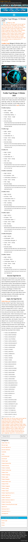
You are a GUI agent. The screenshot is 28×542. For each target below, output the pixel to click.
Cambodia (14, 25)
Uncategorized (5, 40)
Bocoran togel (14, 24)
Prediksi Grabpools (6, 424)
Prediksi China (19, 28)
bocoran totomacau (7, 25)
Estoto (3, 522)
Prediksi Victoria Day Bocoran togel (15, 37)
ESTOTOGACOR (5, 456)
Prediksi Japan (13, 30)
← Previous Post (5, 436)
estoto (18, 25)
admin (4, 22)
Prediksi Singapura (6, 427)
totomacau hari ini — (17, 39)
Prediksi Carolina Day (11, 28)
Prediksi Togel (5, 43)
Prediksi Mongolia (21, 30)
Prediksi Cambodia (6, 467)
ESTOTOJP (4, 458)
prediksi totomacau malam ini (13, 36)
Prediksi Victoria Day (6, 431)
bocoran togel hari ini (6, 447)
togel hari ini (12, 432)
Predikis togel (20, 419)
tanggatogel (6, 432)
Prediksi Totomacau (6, 430)
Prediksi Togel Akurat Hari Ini (8, 428)
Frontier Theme (24, 540)
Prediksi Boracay (17, 27)
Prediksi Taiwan (17, 33)
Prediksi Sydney (10, 33)
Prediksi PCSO (14, 31)
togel (18, 105)
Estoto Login (4, 520)
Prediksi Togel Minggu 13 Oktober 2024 (14, 20)
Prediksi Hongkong (6, 30)
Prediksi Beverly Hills (9, 27)
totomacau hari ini (9, 39)
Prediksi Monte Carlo (6, 31)
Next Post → (24, 436)
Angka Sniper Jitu (5, 1)
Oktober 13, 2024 (11, 22)
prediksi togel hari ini (15, 34)
